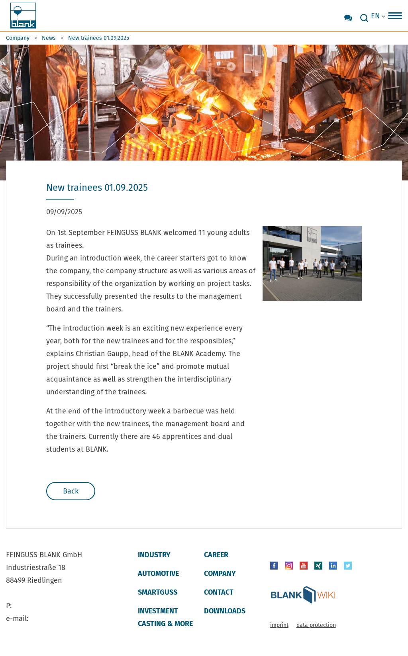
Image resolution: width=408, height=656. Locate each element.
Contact (218, 592)
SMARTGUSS (157, 592)
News (49, 38)
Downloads (224, 611)
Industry (154, 554)
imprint (279, 625)
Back (70, 491)
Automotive (158, 573)
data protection (316, 625)
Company (17, 38)
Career (216, 554)
